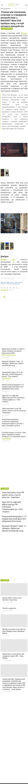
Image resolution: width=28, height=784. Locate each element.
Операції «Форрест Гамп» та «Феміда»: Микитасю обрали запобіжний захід (12, 363)
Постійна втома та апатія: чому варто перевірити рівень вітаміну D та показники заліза (14, 434)
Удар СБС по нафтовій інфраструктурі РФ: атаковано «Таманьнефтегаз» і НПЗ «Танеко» (13, 399)
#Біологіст (3, 283)
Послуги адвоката (9, 608)
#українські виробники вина (13, 283)
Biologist (24, 33)
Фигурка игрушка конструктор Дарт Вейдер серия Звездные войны (14, 631)
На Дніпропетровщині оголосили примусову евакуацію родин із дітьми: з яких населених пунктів (13, 422)
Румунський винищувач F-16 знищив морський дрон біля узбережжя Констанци (13, 387)
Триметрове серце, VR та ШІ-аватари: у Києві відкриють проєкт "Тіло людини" (12, 374)
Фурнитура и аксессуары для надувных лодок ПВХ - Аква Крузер (13, 656)
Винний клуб (8, 259)
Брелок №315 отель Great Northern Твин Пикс (12, 599)
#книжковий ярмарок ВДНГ (7, 282)
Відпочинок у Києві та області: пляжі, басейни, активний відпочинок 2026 (13, 351)
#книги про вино (18, 282)
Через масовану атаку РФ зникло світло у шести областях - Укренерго (14, 411)
